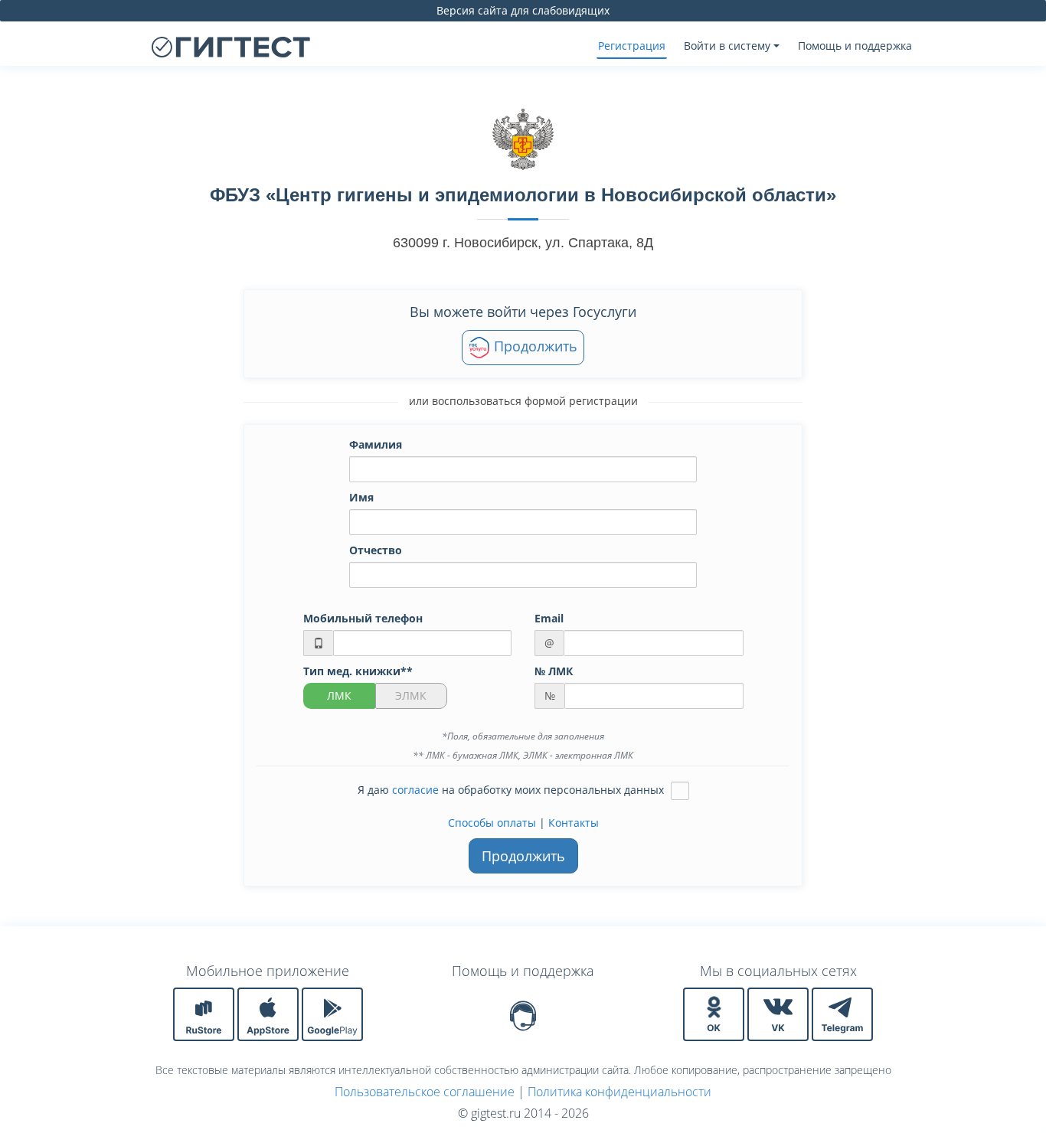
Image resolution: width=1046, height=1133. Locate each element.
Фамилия (375, 444)
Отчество (375, 550)
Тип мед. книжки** (358, 671)
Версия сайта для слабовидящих (523, 10)
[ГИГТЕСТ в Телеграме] (842, 1013)
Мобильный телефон (363, 618)
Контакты (573, 822)
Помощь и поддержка (855, 45)
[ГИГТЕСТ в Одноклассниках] (715, 1013)
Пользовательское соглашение (425, 1091)
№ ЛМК (553, 671)
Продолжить (533, 346)
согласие (415, 789)
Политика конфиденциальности (619, 1091)
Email (549, 618)
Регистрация (631, 45)
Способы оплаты (492, 822)
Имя (361, 497)
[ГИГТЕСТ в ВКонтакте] (779, 1013)
